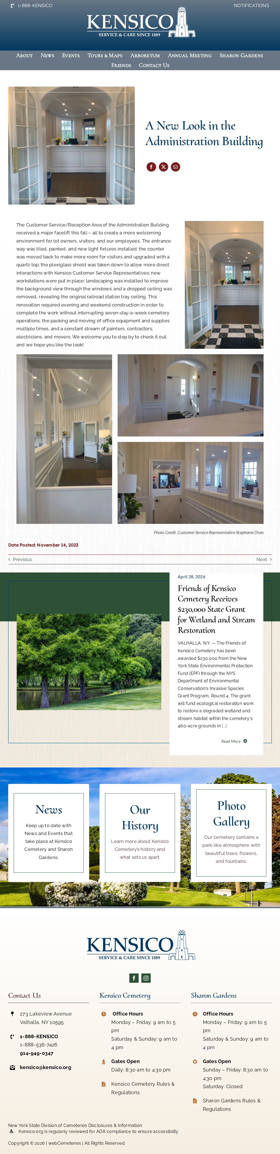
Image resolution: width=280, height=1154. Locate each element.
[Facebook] (151, 167)
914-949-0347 (36, 1053)
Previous (22, 559)
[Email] (176, 167)
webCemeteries (64, 1143)
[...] (224, 725)
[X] (164, 167)
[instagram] (146, 978)
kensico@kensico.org (45, 1067)
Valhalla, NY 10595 (42, 1022)
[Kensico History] (140, 833)
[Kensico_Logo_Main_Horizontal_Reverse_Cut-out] (140, 4)
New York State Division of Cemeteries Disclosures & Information (75, 1125)
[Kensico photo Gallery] (231, 833)
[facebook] (134, 978)
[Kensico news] (48, 833)
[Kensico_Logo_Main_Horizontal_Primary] (140, 926)
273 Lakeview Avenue (46, 1014)
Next (261, 559)
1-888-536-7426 (39, 1044)
